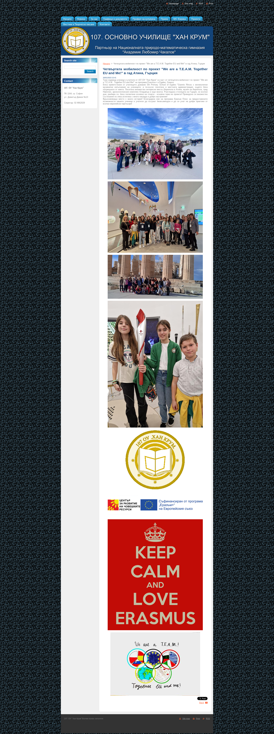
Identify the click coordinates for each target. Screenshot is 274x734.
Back (201, 703)
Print (211, 3)
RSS (201, 3)
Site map (189, 3)
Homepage (174, 3)
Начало (106, 63)
